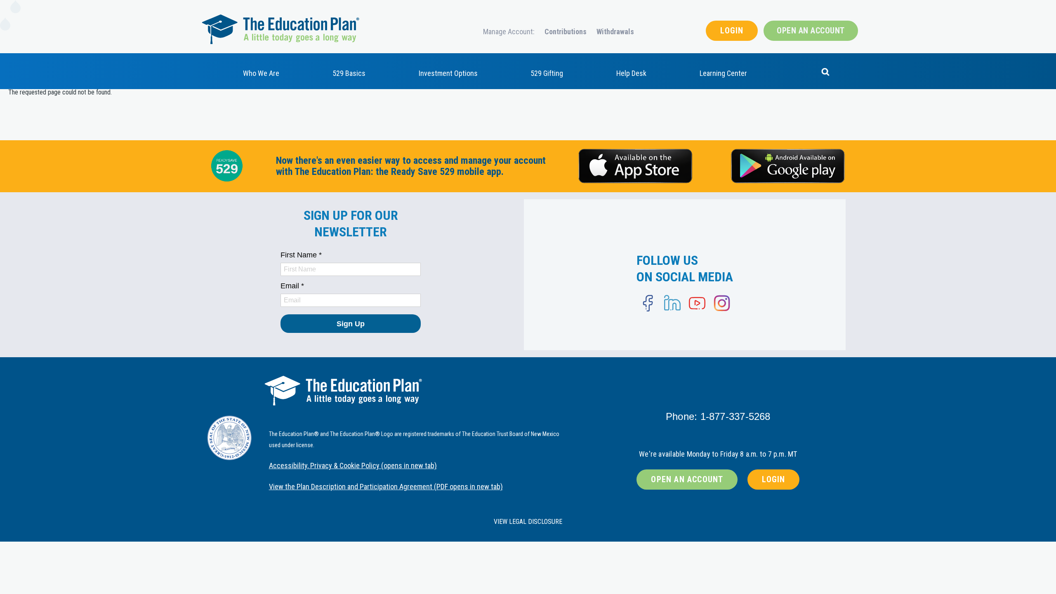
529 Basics (348, 73)
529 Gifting (546, 73)
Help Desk (631, 73)
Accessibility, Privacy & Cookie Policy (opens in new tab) (353, 465)
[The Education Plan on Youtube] (697, 303)
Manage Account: (509, 31)
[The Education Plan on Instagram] (722, 303)
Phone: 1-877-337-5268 (718, 416)
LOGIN (731, 30)
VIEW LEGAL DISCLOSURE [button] (528, 522)
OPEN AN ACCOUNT (811, 30)
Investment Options (448, 73)
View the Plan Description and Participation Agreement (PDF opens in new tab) (386, 486)
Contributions (565, 31)
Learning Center (723, 73)
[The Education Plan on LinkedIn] (672, 303)
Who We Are (261, 73)
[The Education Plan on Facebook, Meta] (647, 303)
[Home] (280, 28)
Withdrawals (615, 31)
